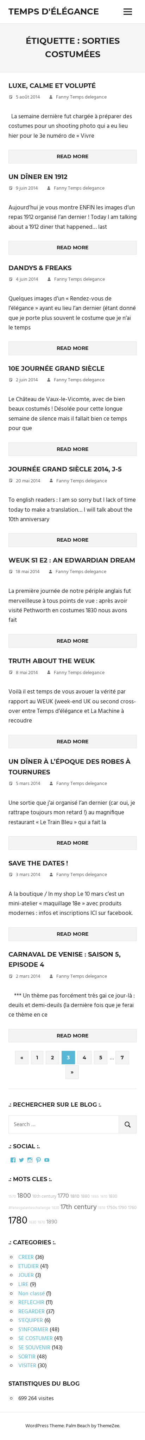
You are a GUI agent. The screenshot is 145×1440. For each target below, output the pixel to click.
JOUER (26, 1275)
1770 (63, 1196)
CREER (26, 1257)
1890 (51, 1222)
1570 (12, 1197)
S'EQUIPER (30, 1320)
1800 (24, 1196)
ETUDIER (28, 1266)
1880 (85, 1196)
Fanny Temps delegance (81, 97)
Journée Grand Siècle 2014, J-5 (65, 469)
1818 (101, 1208)
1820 (55, 1208)
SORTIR (27, 1357)
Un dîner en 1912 (38, 177)
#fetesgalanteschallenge (29, 1208)
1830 (113, 1196)
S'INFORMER (33, 1329)
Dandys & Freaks (39, 268)
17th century (79, 1207)
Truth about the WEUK (51, 661)
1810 (75, 1196)
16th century (44, 1196)
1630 (32, 1223)
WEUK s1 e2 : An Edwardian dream (71, 560)
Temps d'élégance (53, 11)
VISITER (27, 1365)
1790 (122, 1208)
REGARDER (31, 1311)
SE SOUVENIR (34, 1347)
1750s (112, 1208)
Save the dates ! (38, 863)
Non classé (31, 1293)
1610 (103, 1197)
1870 (41, 1223)
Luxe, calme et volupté (52, 86)
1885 (95, 1197)
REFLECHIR (31, 1302)
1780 (17, 1221)
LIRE (23, 1284)
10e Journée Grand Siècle (56, 369)
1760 (132, 1208)
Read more (72, 156)
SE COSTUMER (35, 1338)
